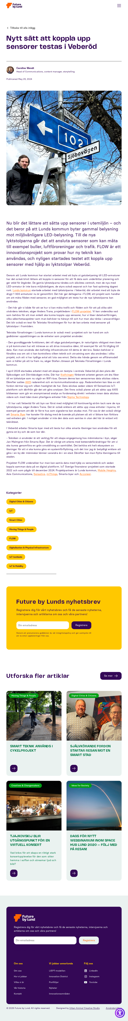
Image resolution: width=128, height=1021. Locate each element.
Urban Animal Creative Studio (84, 1008)
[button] (118, 5)
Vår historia (19, 988)
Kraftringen (67, 374)
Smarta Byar (18, 414)
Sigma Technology (78, 397)
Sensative (39, 474)
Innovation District (58, 976)
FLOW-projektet (81, 311)
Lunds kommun (22, 290)
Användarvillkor (114, 1008)
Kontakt (18, 993)
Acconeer (85, 474)
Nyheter (53, 988)
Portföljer (54, 982)
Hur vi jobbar (20, 976)
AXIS (28, 382)
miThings (52, 474)
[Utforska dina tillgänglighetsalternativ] (120, 1013)
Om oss (18, 970)
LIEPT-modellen (57, 970)
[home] (14, 5)
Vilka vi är (19, 982)
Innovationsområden (59, 993)
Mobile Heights (107, 470)
